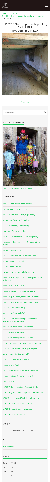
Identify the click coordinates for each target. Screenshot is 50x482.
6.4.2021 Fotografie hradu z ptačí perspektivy (20, 236)
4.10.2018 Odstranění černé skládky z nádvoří (20, 370)
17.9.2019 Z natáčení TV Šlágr (14, 307)
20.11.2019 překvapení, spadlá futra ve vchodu (21, 297)
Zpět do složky (25, 102)
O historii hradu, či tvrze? (12, 266)
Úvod (4, 13)
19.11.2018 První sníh (11, 365)
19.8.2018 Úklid (8, 381)
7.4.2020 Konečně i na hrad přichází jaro (18, 272)
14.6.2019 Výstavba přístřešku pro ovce (18, 338)
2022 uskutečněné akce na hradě (16, 209)
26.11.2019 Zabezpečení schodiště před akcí (20, 291)
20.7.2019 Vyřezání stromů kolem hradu (18, 327)
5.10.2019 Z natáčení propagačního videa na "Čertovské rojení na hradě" (20, 319)
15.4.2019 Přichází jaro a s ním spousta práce (20, 348)
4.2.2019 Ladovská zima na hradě (16, 354)
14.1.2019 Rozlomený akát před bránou (18, 359)
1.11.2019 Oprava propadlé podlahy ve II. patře (23, 16)
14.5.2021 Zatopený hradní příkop (16, 225)
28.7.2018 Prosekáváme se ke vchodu (17, 409)
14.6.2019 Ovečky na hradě (13, 332)
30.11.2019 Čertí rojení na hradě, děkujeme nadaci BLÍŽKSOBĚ (22, 278)
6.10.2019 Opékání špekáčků (14, 313)
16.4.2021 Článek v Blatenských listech (18, 231)
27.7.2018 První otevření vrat (14, 414)
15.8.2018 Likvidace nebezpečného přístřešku (20, 387)
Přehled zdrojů (8, 447)
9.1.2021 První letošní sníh (13, 250)
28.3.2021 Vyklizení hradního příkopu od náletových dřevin (23, 243)
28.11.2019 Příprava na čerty (14, 286)
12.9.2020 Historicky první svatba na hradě (19, 255)
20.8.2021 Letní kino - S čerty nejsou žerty (19, 214)
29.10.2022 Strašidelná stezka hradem (17, 188)
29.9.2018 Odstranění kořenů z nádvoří (18, 376)
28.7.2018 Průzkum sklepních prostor (17, 403)
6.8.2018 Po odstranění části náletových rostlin (21, 398)
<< (6, 430)
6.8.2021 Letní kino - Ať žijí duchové (16, 220)
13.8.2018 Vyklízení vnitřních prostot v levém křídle (23, 392)
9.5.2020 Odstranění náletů (13, 261)
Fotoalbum (14, 13)
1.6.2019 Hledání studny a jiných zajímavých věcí (22, 343)
